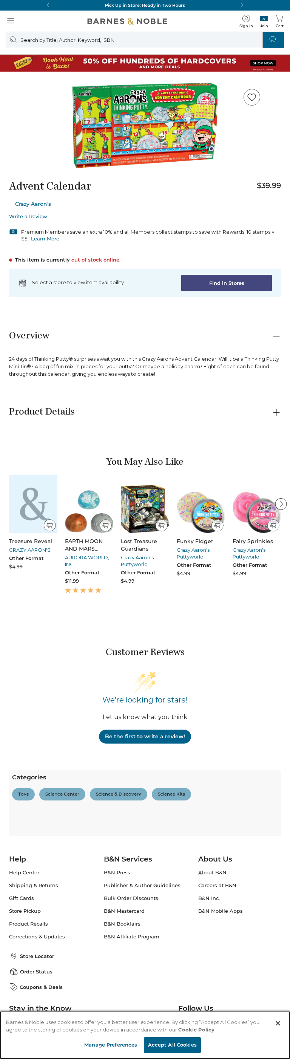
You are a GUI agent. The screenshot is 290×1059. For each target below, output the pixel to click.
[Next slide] (281, 504)
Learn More (45, 239)
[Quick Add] (49, 525)
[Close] (278, 1023)
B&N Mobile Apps (220, 911)
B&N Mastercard (124, 911)
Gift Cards (21, 898)
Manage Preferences (110, 1045)
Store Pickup (25, 911)
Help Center (24, 872)
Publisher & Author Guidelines (142, 885)
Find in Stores (226, 283)
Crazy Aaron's (33, 203)
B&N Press (117, 872)
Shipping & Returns (33, 885)
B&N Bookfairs (122, 924)
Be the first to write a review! (145, 736)
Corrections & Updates (37, 937)
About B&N (212, 872)
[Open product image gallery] (145, 125)
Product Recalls (28, 924)
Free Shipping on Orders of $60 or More (145, 5)
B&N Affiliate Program (131, 937)
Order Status (36, 972)
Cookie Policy (196, 1030)
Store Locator (37, 956)
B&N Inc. (209, 898)
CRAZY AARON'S (30, 550)
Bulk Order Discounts (131, 898)
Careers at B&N (217, 885)
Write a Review (28, 216)
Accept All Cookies (172, 1045)
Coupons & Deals (41, 987)
